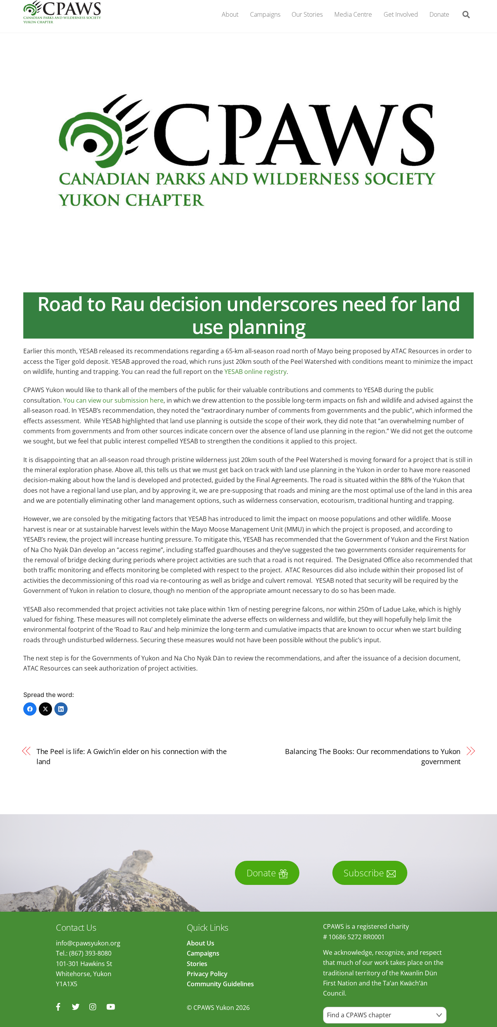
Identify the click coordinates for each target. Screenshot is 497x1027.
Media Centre (353, 14)
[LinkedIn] (61, 709)
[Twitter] (45, 709)
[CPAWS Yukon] (62, 19)
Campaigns (265, 14)
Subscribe (364, 873)
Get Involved (401, 14)
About (230, 14)
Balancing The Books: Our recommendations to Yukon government (373, 756)
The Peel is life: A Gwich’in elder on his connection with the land (131, 756)
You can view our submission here (113, 400)
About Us (200, 943)
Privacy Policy (207, 974)
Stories (197, 963)
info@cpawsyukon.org (88, 943)
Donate (439, 14)
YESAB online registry (255, 371)
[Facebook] (29, 709)
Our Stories (307, 14)
